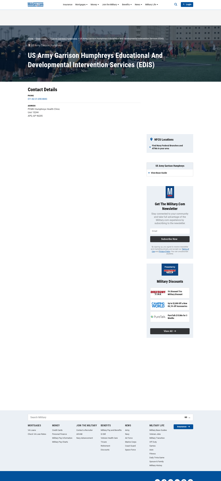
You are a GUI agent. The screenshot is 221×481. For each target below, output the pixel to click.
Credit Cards (57, 430)
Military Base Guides (158, 430)
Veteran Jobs (155, 434)
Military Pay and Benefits (111, 430)
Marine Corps (130, 442)
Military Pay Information (62, 438)
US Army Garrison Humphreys (63, 38)
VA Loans (32, 430)
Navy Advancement (84, 438)
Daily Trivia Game (156, 457)
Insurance (67, 4)
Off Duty (153, 442)
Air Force (129, 438)
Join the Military (109, 4)
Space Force (130, 450)
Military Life (150, 4)
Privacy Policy (164, 251)
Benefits (126, 4)
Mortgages (80, 4)
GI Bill (103, 434)
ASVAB (79, 434)
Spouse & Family (156, 461)
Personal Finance (59, 434)
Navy (127, 434)
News (137, 4)
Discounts (105, 450)
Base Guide (41, 38)
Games (152, 446)
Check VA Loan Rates (37, 434)
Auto (151, 450)
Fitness (152, 454)
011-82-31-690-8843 (37, 99)
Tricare (104, 442)
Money (94, 4)
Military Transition (157, 438)
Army (127, 430)
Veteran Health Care (109, 438)
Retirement (105, 446)
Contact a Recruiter (84, 430)
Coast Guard (130, 446)
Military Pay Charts (60, 442)
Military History (155, 465)
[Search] (176, 4)
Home (30, 38)
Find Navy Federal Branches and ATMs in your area (167, 146)
